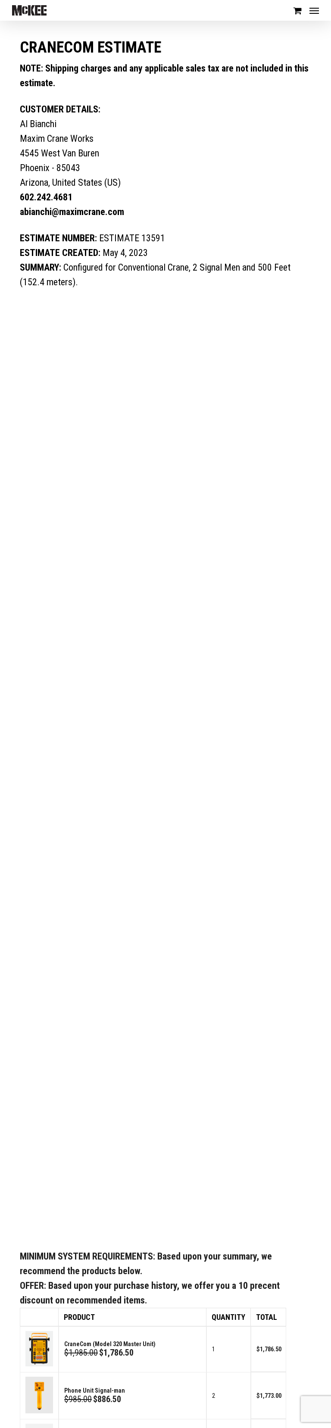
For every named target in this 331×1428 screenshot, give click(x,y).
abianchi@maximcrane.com (72, 211)
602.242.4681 (46, 197)
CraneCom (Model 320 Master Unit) (110, 1344)
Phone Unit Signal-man (94, 1390)
